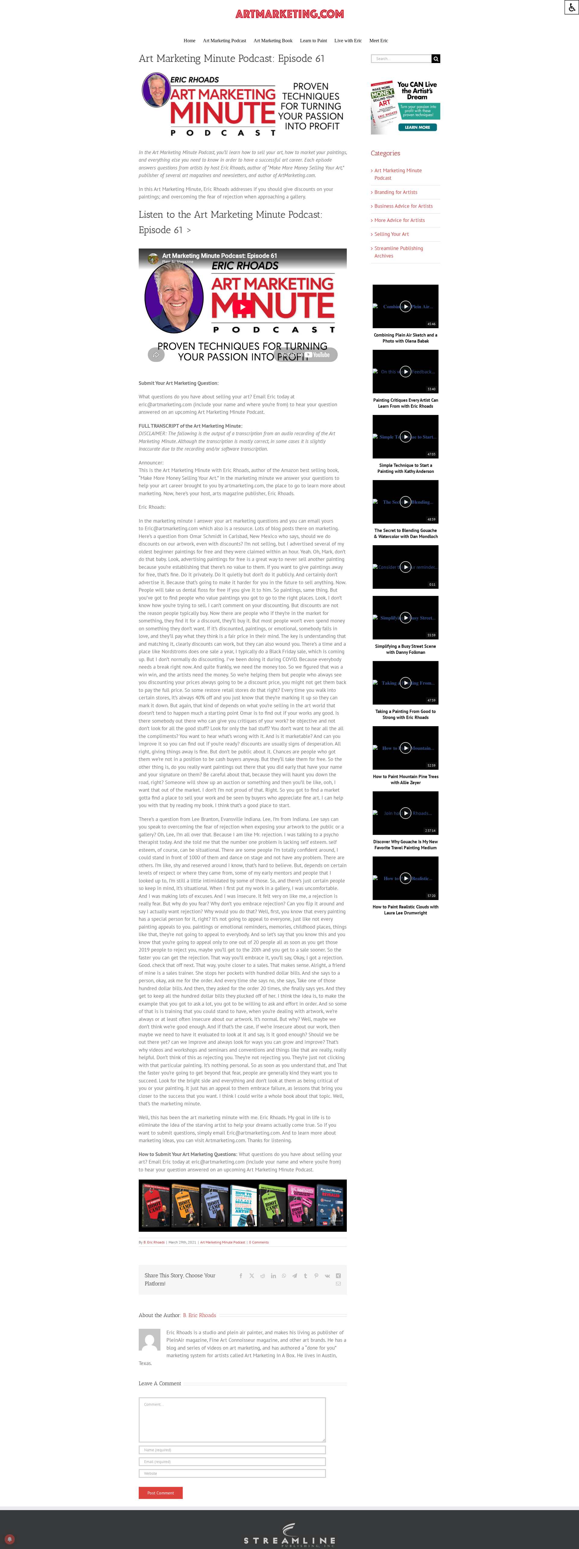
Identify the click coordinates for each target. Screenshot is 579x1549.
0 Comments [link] (259, 1242)
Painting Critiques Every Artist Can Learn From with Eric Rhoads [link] (405, 403)
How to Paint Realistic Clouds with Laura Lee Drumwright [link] (405, 910)
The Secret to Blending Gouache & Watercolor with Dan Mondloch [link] (406, 533)
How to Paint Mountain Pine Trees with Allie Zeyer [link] (405, 779)
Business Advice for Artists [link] (404, 206)
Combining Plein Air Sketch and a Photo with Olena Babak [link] (405, 338)
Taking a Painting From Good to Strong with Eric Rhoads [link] (405, 714)
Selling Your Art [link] (392, 234)
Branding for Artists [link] (396, 192)
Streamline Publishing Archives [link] (399, 252)
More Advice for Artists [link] (400, 220)
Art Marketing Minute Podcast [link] (222, 1242)
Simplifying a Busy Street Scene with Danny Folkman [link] (405, 649)
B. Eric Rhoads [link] (154, 1242)
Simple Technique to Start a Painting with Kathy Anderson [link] (406, 468)
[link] (572, 7)
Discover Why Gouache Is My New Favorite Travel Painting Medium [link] (405, 845)
